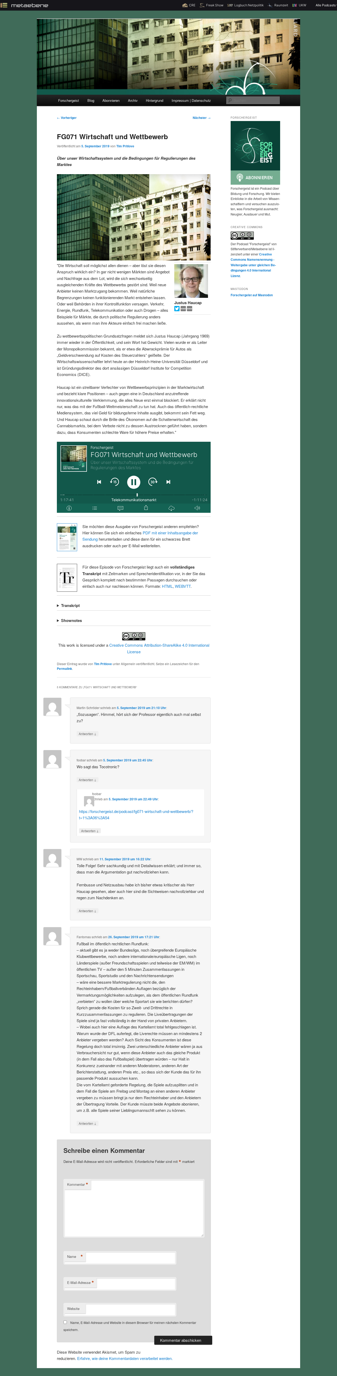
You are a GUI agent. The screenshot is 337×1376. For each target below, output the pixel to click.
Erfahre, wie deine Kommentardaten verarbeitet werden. (125, 1358)
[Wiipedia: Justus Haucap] (184, 309)
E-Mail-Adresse (80, 1282)
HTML (167, 586)
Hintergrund (154, 100)
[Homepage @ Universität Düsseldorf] (189, 309)
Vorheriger (67, 117)
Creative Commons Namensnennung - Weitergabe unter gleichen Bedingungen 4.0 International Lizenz (253, 265)
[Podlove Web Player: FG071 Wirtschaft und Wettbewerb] (134, 477)
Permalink (64, 668)
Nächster (202, 117)
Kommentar (77, 1184)
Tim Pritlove (125, 146)
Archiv (133, 100)
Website (73, 1308)
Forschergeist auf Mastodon (252, 295)
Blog (90, 100)
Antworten (87, 733)
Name (75, 1256)
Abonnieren (111, 100)
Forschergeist (68, 100)
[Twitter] (177, 309)
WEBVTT (183, 586)
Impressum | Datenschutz (191, 100)
